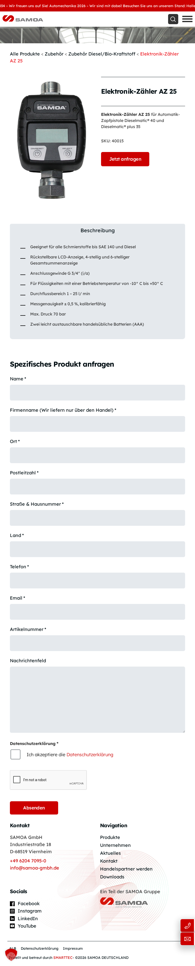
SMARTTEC (63, 957)
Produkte (110, 837)
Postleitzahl (24, 473)
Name (18, 379)
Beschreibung (97, 230)
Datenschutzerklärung (90, 754)
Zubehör (54, 54)
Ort (15, 441)
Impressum (73, 948)
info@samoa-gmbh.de (34, 868)
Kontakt (109, 861)
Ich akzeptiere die (70, 754)
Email (17, 598)
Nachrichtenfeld (28, 661)
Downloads (112, 877)
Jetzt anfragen (125, 159)
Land (17, 535)
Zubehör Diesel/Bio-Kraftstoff (101, 54)
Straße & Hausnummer (37, 504)
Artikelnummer (28, 629)
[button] (11, 955)
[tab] (97, 230)
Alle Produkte (25, 54)
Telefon (19, 567)
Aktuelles (110, 853)
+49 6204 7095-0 (28, 861)
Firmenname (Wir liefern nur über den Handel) (63, 410)
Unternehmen (115, 845)
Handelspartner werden (126, 869)
